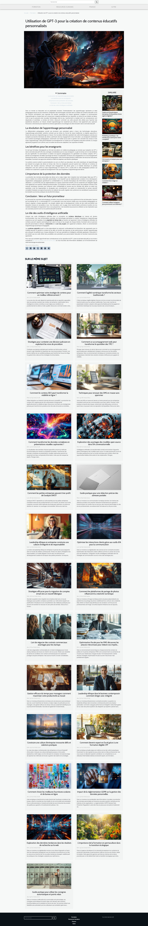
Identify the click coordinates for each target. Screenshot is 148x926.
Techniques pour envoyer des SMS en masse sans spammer (99, 394)
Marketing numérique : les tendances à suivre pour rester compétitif (111, 137)
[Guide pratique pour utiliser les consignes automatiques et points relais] (49, 876)
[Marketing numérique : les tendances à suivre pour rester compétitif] (112, 126)
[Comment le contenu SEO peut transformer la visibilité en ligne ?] (49, 377)
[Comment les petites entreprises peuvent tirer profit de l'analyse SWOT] (49, 477)
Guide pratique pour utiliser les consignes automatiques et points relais (49, 893)
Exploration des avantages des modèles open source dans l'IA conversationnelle (99, 443)
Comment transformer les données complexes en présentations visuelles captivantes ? (49, 443)
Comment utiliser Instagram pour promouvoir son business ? (112, 203)
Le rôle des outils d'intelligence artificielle (60, 105)
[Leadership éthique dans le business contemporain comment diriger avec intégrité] (99, 677)
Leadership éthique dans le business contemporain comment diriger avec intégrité (99, 694)
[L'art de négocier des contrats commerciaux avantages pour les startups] (49, 626)
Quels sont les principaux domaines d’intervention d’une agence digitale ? (112, 114)
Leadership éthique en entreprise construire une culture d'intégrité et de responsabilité (49, 543)
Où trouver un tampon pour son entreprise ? (112, 160)
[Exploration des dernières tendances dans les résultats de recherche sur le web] (49, 827)
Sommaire (61, 93)
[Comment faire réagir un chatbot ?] (112, 171)
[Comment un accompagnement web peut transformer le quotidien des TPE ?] (99, 326)
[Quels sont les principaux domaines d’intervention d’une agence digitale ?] (112, 103)
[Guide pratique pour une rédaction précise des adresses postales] (99, 477)
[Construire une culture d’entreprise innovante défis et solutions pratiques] (49, 726)
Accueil (26, 13)
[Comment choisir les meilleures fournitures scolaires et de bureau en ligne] (49, 776)
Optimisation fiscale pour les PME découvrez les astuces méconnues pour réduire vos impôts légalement (99, 644)
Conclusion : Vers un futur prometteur (60, 103)
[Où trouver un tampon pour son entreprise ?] (112, 149)
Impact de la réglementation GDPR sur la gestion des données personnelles (99, 793)
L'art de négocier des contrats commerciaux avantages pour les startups (49, 643)
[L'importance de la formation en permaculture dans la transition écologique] (99, 827)
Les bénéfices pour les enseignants (61, 98)
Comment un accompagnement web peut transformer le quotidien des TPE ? (99, 343)
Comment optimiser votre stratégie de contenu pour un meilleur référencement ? (49, 294)
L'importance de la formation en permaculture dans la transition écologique (99, 844)
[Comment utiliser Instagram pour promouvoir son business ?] (112, 193)
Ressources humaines (64, 7)
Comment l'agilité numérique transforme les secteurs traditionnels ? (99, 294)
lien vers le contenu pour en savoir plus (44, 240)
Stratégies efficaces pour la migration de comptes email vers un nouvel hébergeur (49, 592)
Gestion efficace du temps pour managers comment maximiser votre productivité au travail (49, 694)
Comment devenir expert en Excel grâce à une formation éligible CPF (99, 743)
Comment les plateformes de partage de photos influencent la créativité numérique (99, 592)
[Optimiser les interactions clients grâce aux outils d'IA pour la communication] (99, 526)
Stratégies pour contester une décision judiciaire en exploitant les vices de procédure (49, 343)
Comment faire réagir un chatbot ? (110, 181)
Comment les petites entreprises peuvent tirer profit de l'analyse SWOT (49, 494)
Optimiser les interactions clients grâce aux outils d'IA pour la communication (99, 543)
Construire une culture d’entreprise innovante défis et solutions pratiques (49, 743)
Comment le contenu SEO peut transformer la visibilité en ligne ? (49, 394)
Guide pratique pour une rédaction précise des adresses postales (99, 494)
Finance (92, 7)
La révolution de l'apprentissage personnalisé (61, 96)
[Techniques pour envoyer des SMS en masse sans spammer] (99, 377)
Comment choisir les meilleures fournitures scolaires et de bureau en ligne (49, 793)
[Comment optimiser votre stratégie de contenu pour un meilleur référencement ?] (49, 276)
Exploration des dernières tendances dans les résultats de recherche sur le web (49, 844)
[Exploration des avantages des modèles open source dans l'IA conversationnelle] (99, 426)
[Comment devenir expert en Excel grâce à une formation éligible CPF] (99, 726)
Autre (113, 7)
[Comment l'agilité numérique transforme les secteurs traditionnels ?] (99, 276)
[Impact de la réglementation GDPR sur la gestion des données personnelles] (99, 776)
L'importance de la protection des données (61, 100)
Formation (36, 7)
